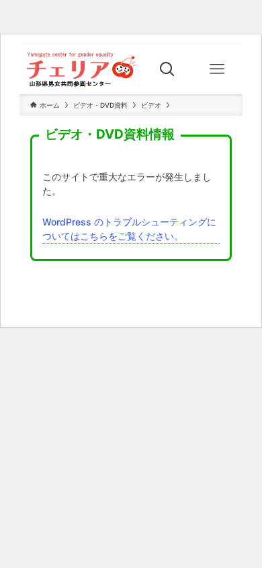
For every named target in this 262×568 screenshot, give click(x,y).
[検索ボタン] (167, 69)
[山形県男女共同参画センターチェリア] (80, 69)
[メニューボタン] (217, 69)
